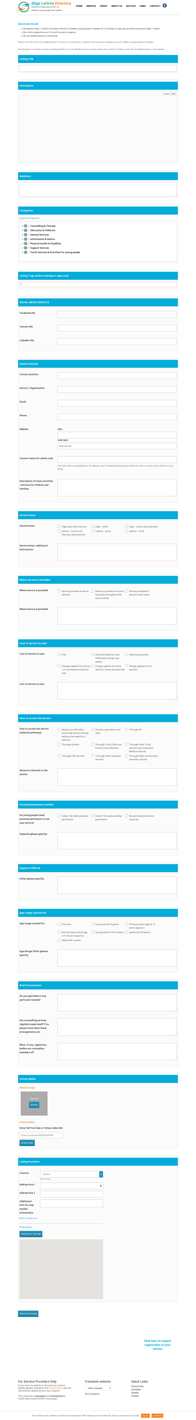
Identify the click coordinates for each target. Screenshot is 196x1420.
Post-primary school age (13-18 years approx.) (74, 934)
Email (22, 401)
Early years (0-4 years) (107, 924)
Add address (26, 1227)
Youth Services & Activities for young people (55, 252)
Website (23, 429)
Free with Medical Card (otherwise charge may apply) (107, 658)
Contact (155, 6)
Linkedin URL (26, 340)
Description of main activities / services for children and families (36, 484)
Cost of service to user (31, 653)
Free (64, 654)
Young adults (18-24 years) (109, 932)
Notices (131, 6)
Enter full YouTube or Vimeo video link (41, 1127)
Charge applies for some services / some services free (110, 667)
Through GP (135, 729)
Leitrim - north (136, 531)
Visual (166, 94)
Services (91, 6)
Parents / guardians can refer (107, 731)
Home (79, 6)
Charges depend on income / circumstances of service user (76, 669)
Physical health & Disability (45, 243)
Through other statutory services (108, 757)
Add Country (45, 1179)
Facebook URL (27, 312)
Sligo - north (101, 526)
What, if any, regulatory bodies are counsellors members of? (33, 1048)
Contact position (28, 374)
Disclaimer (136, 1389)
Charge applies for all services (140, 667)
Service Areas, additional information (33, 547)
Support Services (39, 247)
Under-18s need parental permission (75, 817)
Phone (23, 415)
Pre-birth (66, 924)
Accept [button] (145, 1416)
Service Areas (27, 525)
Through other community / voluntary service (143, 757)
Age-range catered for (32, 923)
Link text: (63, 440)
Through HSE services (73, 755)
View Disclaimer (92, 1393)
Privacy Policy (137, 1386)
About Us (116, 6)
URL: (60, 429)
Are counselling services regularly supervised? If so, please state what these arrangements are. (34, 1026)
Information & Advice (42, 239)
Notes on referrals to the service (33, 772)
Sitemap (135, 1393)
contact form (56, 1388)
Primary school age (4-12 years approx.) (142, 926)
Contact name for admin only (36, 458)
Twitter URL (26, 326)
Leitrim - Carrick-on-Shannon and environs (73, 533)
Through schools (70, 744)
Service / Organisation (32, 388)
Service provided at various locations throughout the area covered (109, 595)
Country (24, 1172)
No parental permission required (141, 817)
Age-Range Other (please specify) (33, 953)
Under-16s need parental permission (108, 817)
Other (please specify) (31, 878)
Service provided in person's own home (139, 593)
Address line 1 (27, 1184)
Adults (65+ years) (71, 940)
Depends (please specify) (33, 833)
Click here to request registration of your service (157, 1345)
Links (143, 6)
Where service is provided (33, 590)
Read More (157, 1416)
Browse (34, 1105)
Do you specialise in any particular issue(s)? (32, 997)
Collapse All (34, 218)
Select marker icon (29, 1218)
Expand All (23, 218)
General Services (39, 234)
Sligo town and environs (74, 526)
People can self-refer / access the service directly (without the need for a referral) (75, 734)
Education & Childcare (42, 230)
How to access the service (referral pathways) (34, 730)
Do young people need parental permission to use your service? (34, 819)
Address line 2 (27, 1192)
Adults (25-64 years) (139, 932)
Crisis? (103, 6)
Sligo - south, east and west (143, 526)
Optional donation (139, 654)
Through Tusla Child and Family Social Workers (108, 746)
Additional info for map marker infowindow (26, 1207)
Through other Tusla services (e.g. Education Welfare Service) (141, 748)
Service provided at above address (75, 593)
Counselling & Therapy (43, 226)
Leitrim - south (103, 531)
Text (173, 94)
